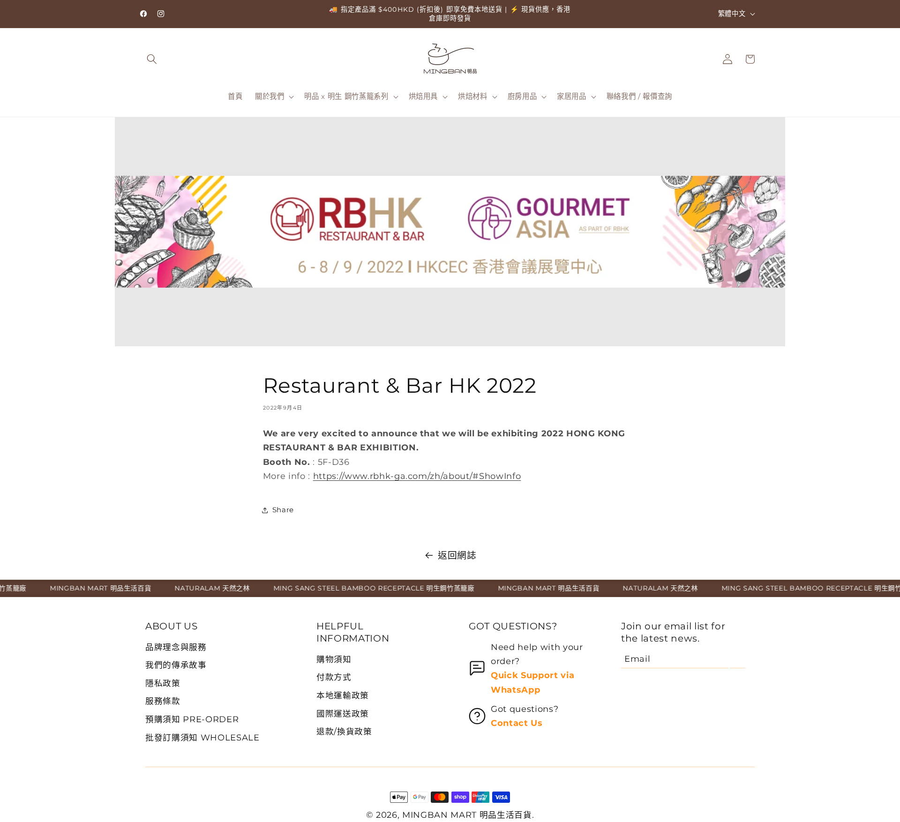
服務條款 (162, 701)
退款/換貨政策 (344, 731)
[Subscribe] (737, 659)
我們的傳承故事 (176, 665)
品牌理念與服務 (176, 647)
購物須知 (334, 659)
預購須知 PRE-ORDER (192, 719)
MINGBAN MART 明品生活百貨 (467, 815)
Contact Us (517, 723)
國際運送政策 (342, 713)
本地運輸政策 (342, 695)
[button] (152, 59)
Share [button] (283, 509)
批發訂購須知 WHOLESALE (202, 737)
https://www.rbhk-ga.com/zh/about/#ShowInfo (417, 476)
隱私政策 (162, 683)
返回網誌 (457, 555)
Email (637, 659)
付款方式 (334, 677)
